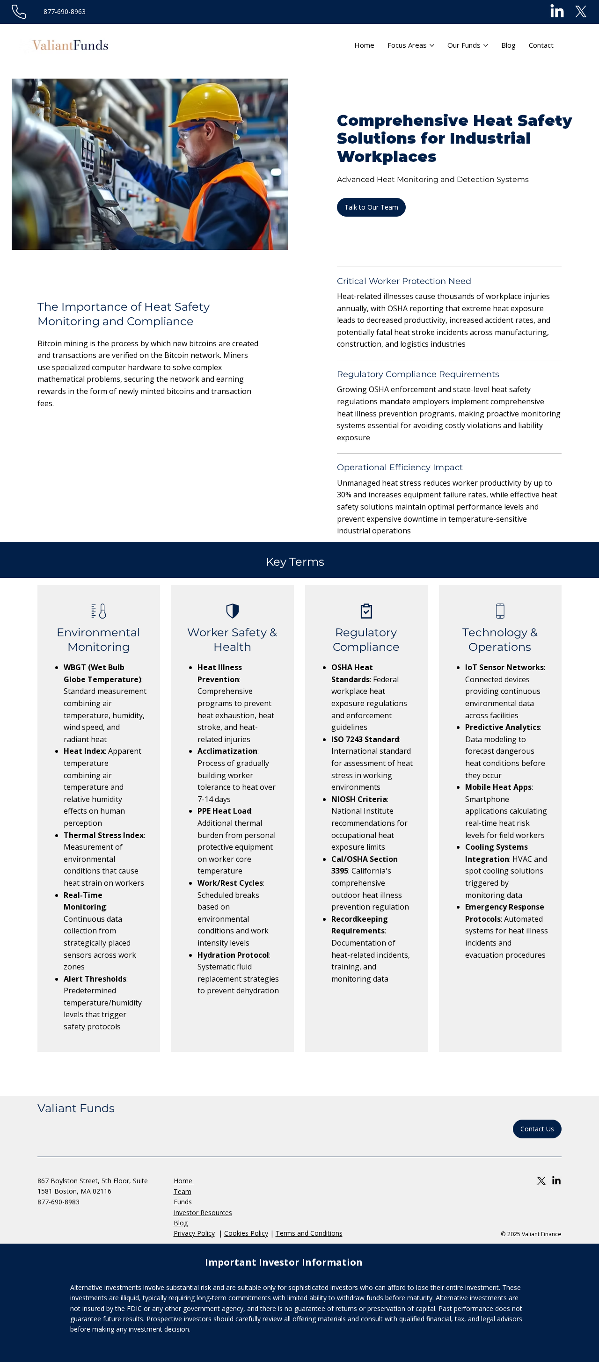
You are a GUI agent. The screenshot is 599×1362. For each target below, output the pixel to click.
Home (184, 1180)
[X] (581, 12)
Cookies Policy (246, 1233)
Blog (181, 1222)
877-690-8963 (65, 11)
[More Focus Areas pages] (432, 45)
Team (182, 1191)
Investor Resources (203, 1212)
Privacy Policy (194, 1233)
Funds (183, 1201)
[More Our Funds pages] (485, 45)
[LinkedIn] (557, 12)
